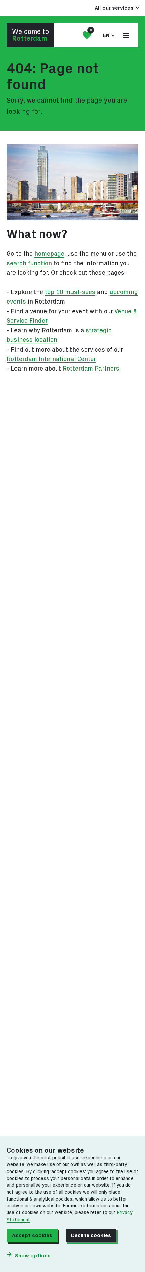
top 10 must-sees (70, 292)
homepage (49, 254)
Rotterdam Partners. (92, 368)
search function (29, 263)
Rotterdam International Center (51, 359)
